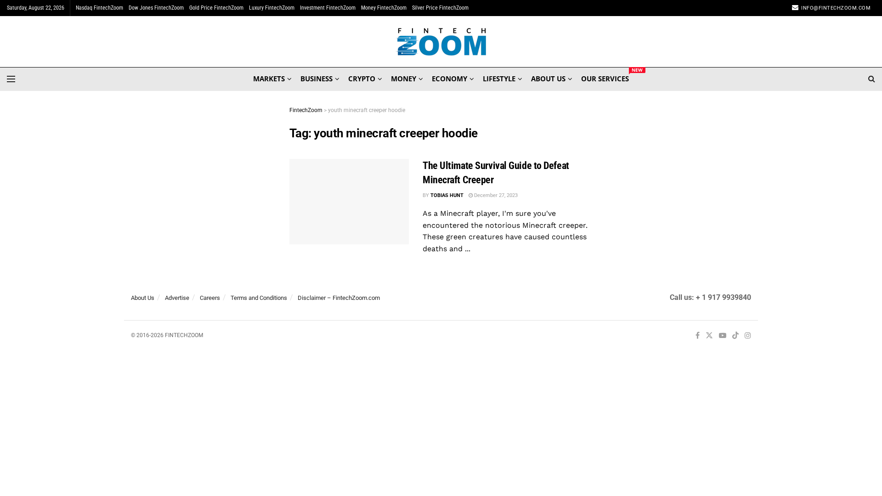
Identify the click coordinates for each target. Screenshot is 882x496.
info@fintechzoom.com (836, 8)
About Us (142, 297)
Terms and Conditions (259, 297)
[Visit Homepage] (441, 41)
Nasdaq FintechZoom (99, 8)
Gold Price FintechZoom (216, 8)
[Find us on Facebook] (697, 336)
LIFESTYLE (499, 78)
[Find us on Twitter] (709, 336)
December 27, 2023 (495, 195)
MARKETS (269, 78)
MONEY (403, 78)
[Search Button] (871, 79)
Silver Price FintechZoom (440, 8)
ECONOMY (449, 78)
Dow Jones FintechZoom (156, 8)
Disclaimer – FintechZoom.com (339, 297)
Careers (210, 297)
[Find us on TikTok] (735, 336)
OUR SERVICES (605, 77)
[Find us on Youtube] (722, 336)
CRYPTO (361, 78)
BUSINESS (316, 78)
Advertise (177, 297)
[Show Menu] (11, 79)
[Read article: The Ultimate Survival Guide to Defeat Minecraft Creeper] (349, 201)
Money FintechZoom (384, 8)
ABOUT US (548, 78)
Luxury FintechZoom (271, 8)
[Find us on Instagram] (748, 336)
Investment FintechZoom (328, 8)
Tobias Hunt (447, 195)
